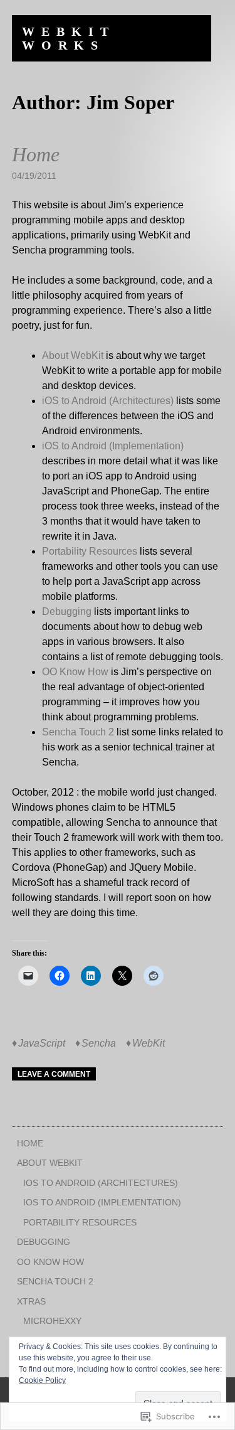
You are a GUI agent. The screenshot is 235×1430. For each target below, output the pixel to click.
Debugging (66, 611)
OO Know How (75, 671)
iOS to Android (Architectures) (108, 400)
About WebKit (72, 355)
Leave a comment (54, 1074)
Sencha (98, 1043)
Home (36, 154)
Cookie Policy (42, 1380)
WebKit (148, 1043)
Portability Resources (89, 551)
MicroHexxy (52, 1321)
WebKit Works (68, 38)
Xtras (31, 1301)
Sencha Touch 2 (78, 732)
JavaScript (41, 1043)
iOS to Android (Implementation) (113, 445)
